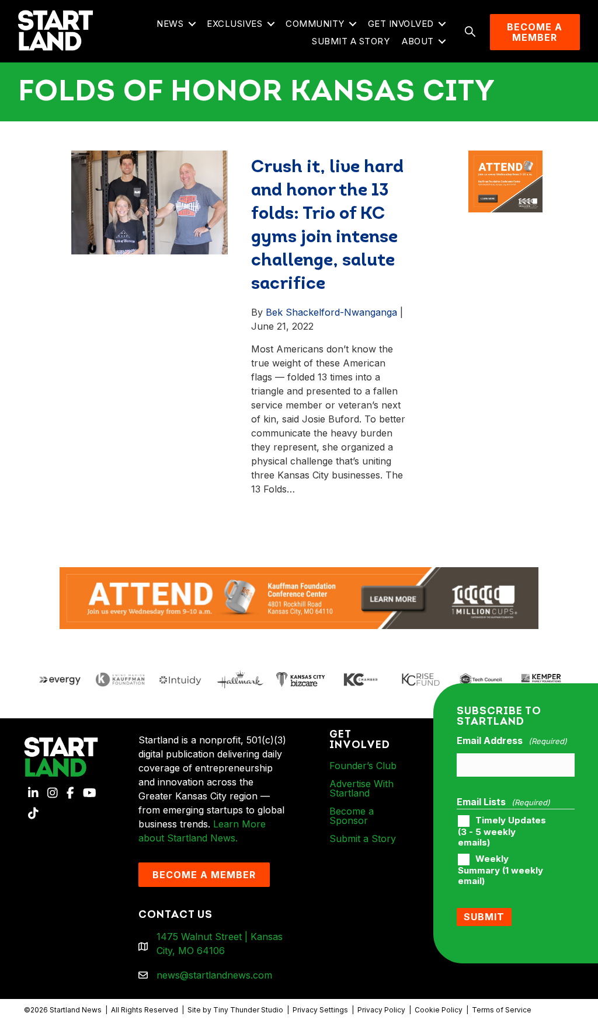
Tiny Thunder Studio (248, 1009)
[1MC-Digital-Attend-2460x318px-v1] (299, 597)
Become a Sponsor (351, 815)
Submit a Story (351, 41)
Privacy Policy (381, 1009)
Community (315, 23)
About (418, 41)
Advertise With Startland (361, 788)
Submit (484, 917)
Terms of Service (501, 1009)
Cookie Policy (439, 1009)
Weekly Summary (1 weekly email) (500, 870)
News (170, 23)
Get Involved (401, 23)
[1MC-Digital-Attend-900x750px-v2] (505, 157)
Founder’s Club (363, 765)
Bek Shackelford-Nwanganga (331, 312)
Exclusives (234, 23)
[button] (191, 24)
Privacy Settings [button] (320, 1009)
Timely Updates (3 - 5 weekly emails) (502, 831)
